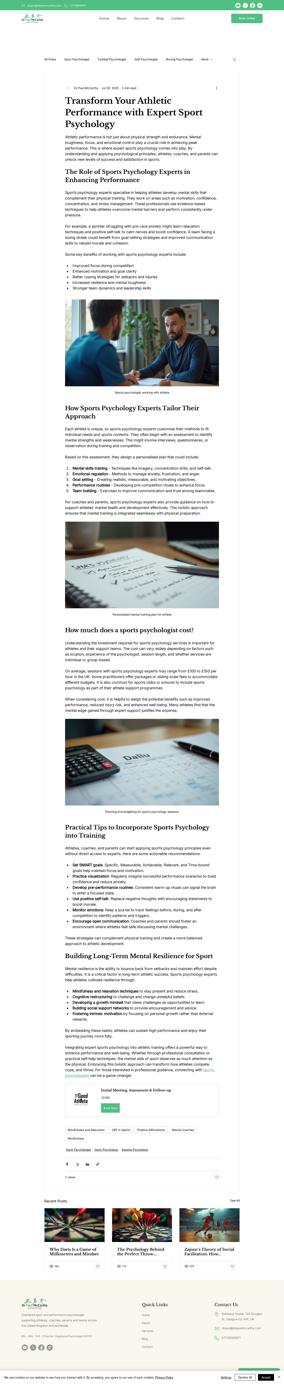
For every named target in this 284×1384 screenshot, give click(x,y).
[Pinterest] (259, 5)
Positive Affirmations (151, 1130)
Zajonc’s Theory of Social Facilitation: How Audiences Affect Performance (209, 1251)
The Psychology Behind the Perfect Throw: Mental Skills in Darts (140, 1251)
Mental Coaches (183, 1130)
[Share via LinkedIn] (87, 1164)
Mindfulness (76, 1138)
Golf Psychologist (146, 59)
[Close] (279, 1377)
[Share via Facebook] (67, 1164)
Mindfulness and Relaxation (86, 1130)
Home (146, 1315)
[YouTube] (238, 5)
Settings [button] (226, 1377)
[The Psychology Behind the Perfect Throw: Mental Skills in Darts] (142, 1225)
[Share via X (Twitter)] (77, 1164)
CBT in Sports (121, 1130)
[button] (234, 59)
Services (147, 1331)
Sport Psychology (106, 1149)
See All (235, 1200)
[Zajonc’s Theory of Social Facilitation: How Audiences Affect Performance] (209, 1225)
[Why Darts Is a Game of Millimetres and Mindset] (74, 1225)
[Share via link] (98, 1164)
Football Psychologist (112, 59)
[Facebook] (252, 5)
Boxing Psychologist (179, 59)
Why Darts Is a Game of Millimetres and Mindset (74, 1251)
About (146, 1323)
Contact (147, 1346)
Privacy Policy (164, 1377)
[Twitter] (245, 5)
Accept (266, 1377)
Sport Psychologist (76, 59)
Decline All (245, 1377)
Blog (145, 1338)
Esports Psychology (135, 1149)
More (205, 59)
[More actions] (216, 87)
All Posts (50, 59)
